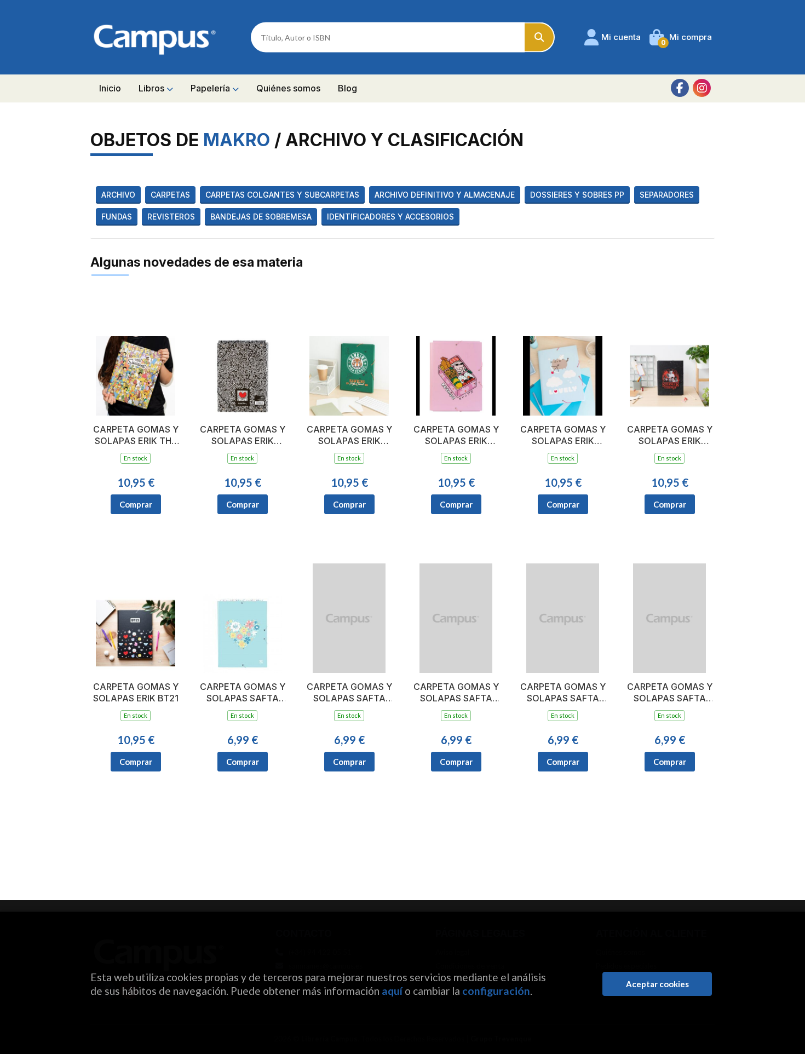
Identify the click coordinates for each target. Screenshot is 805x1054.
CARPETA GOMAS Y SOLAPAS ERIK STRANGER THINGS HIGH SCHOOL (349, 435)
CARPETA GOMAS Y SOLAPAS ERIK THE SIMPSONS (136, 435)
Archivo (118, 194)
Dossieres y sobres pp (577, 194)
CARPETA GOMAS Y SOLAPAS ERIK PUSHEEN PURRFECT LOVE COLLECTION (563, 435)
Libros (152, 88)
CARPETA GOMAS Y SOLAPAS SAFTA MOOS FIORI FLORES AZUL (242, 692)
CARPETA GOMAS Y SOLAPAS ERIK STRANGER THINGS (669, 435)
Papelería (211, 88)
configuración (496, 990)
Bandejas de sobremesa (261, 216)
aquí (392, 990)
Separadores (667, 194)
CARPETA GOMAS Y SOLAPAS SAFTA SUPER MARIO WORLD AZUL (456, 692)
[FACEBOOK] (680, 88)
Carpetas (170, 194)
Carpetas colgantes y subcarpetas (282, 194)
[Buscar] (540, 37)
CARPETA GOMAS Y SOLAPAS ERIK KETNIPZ (456, 435)
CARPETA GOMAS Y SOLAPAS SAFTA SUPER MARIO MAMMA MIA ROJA (563, 692)
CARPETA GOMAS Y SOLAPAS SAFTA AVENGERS (669, 692)
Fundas (116, 216)
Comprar (135, 504)
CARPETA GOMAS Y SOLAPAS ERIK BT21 (136, 692)
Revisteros (171, 216)
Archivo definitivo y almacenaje (445, 194)
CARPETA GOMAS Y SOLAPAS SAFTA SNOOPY (349, 692)
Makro (236, 140)
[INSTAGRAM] (702, 88)
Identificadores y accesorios (390, 216)
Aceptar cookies (657, 984)
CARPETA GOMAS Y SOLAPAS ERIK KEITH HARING (242, 435)
